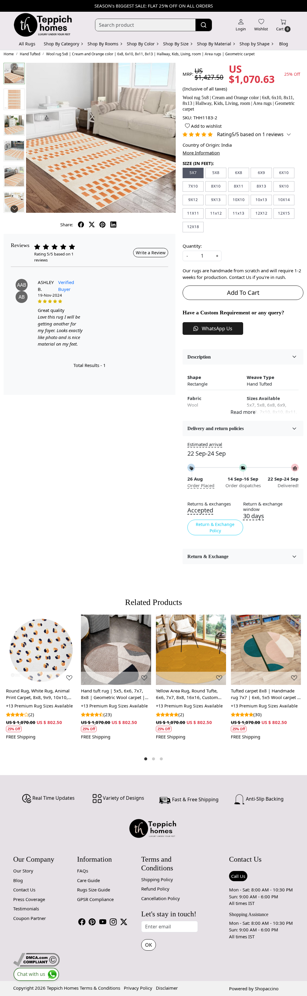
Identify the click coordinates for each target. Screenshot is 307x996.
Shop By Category (61, 44)
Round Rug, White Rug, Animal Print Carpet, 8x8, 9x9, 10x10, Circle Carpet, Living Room (38, 694)
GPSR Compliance (95, 899)
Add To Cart (243, 293)
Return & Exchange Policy (215, 527)
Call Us (238, 876)
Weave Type (260, 377)
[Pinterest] (92, 921)
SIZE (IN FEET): (198, 163)
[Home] (43, 25)
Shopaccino (267, 988)
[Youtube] (102, 921)
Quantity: (192, 246)
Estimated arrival (204, 444)
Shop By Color (141, 44)
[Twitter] (123, 921)
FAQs (82, 871)
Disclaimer (167, 988)
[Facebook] (81, 921)
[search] (203, 25)
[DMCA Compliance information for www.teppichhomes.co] (36, 959)
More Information (201, 153)
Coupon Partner (29, 918)
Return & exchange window (262, 506)
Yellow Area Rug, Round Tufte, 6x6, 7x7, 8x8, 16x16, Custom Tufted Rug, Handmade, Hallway (189, 694)
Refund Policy (155, 889)
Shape (194, 377)
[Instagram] (113, 921)
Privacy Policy (138, 988)
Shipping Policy (157, 879)
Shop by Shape (255, 44)
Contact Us (24, 890)
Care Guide (88, 880)
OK (148, 945)
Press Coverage (29, 899)
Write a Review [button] (150, 252)
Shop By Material (214, 44)
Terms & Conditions (100, 988)
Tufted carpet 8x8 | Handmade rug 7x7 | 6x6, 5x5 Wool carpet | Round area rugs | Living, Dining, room (265, 694)
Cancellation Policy (160, 898)
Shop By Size (176, 44)
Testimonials (26, 909)
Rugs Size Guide (93, 890)
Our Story (23, 871)
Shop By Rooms (103, 44)
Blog (283, 44)
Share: (66, 225)
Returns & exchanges (209, 504)
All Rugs (27, 44)
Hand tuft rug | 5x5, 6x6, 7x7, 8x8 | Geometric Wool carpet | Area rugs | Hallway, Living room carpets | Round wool (115, 694)
